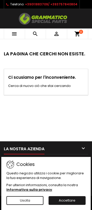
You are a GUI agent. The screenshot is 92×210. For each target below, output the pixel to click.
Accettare (67, 200)
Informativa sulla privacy (29, 189)
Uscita (25, 200)
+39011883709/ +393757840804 (51, 4)
